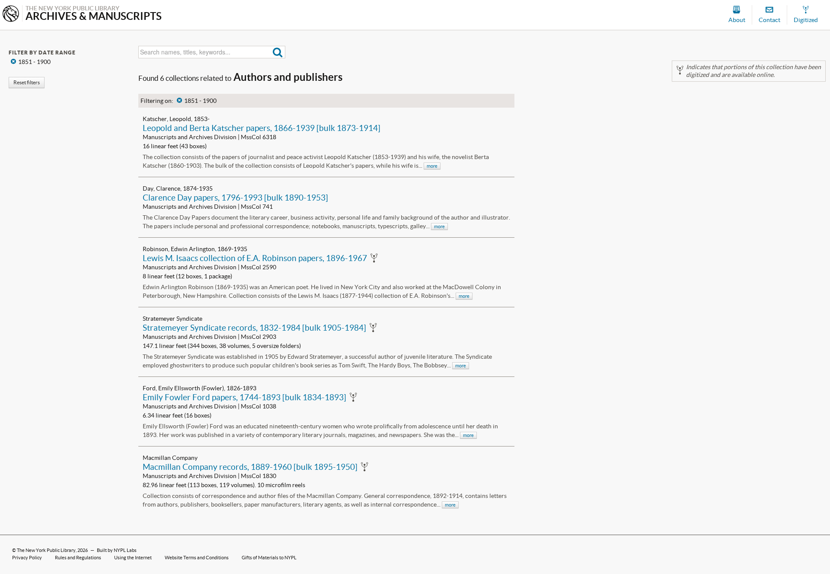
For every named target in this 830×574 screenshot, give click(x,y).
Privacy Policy (27, 557)
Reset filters (26, 82)
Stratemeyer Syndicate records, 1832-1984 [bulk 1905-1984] (254, 327)
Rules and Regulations (78, 557)
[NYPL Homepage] (11, 14)
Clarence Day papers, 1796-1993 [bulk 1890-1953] (235, 197)
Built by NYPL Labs (117, 550)
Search (277, 52)
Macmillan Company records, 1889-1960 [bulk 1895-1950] (250, 467)
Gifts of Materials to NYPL (269, 557)
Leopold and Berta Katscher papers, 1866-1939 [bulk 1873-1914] (261, 128)
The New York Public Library (46, 550)
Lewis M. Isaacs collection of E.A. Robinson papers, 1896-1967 (255, 258)
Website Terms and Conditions (197, 557)
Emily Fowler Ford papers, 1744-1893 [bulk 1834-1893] (244, 397)
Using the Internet (133, 557)
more (432, 166)
